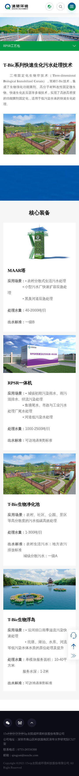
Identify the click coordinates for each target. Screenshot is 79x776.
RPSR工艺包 (11, 46)
